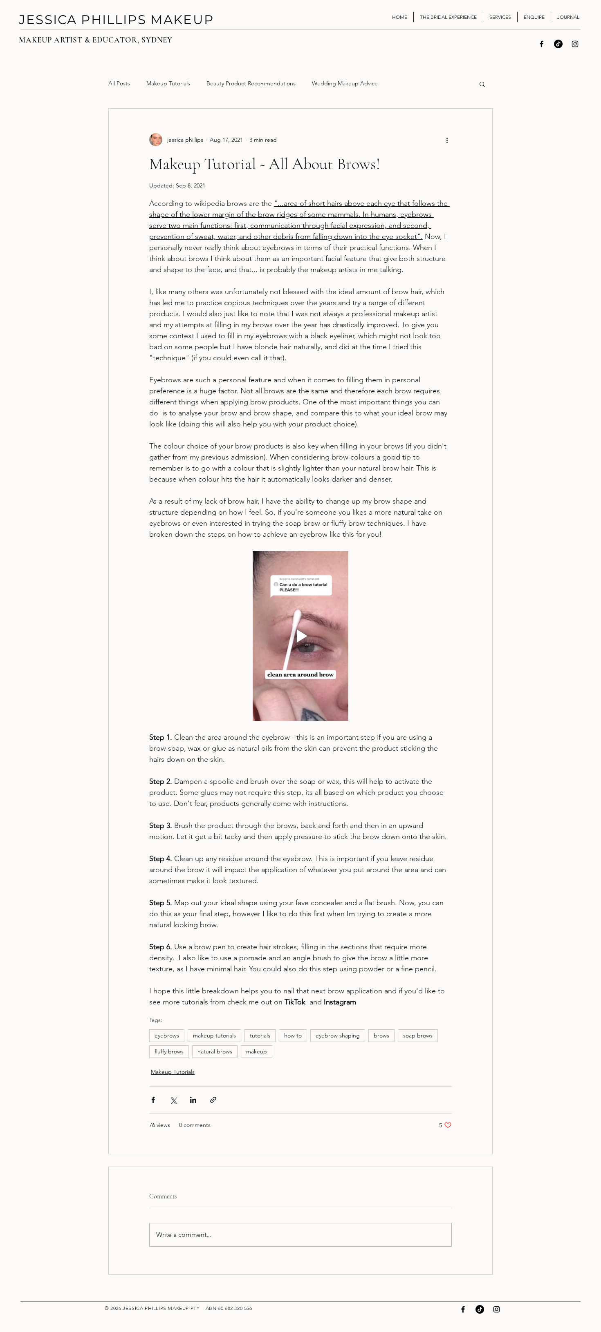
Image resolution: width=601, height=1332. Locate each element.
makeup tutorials (214, 1035)
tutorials (260, 1035)
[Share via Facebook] (153, 1100)
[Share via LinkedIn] (193, 1100)
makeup (256, 1051)
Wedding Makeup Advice (345, 83)
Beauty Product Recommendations (251, 83)
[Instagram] (575, 44)
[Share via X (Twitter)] (173, 1100)
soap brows (418, 1035)
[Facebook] (541, 44)
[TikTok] (558, 44)
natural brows (214, 1051)
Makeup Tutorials (168, 83)
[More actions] (447, 140)
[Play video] (300, 636)
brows (381, 1035)
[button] (482, 83)
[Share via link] (213, 1100)
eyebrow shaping (338, 1035)
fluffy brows (169, 1051)
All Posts (119, 83)
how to (293, 1035)
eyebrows (167, 1035)
